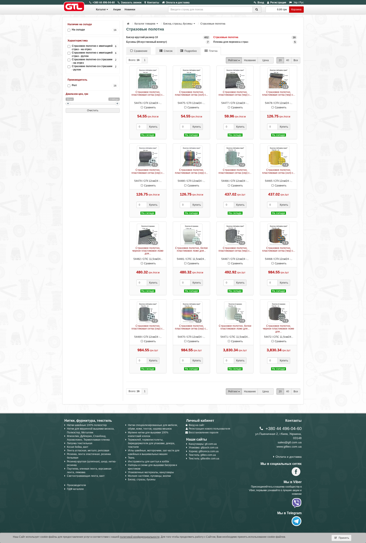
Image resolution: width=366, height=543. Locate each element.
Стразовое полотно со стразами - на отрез (94, 61)
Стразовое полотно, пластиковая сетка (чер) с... (235, 93)
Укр (296, 2)
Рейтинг (233, 60)
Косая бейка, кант (77, 446)
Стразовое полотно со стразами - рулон (94, 68)
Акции (117, 9)
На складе (94, 29)
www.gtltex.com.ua (289, 446)
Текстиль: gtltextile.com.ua (204, 458)
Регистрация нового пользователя (209, 428)
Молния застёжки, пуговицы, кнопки (149, 475)
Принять (343, 537)
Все (296, 60)
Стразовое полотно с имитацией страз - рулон (94, 54)
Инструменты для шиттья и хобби (148, 461)
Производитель (77, 79)
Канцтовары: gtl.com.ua (203, 443)
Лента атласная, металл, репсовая (88, 450)
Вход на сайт (196, 425)
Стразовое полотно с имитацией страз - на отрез (94, 47)
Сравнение (140, 51)
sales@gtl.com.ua (290, 442)
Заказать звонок (131, 2)
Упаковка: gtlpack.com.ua (203, 447)
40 (287, 60)
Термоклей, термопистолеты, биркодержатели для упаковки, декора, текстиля (151, 443)
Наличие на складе (80, 24)
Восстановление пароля (203, 432)
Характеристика (78, 40)
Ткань (131, 457)
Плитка (213, 51)
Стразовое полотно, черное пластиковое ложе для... (148, 251)
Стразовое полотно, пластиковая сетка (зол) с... (191, 93)
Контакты (153, 2)
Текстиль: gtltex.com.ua (202, 454)
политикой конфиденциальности (139, 536)
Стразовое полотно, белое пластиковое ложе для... (191, 249)
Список (168, 51)
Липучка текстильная (79, 443)
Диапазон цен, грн (77, 93)
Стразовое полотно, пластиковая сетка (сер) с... (148, 93)
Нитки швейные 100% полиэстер (87, 425)
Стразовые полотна (212, 23)
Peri (94, 85)
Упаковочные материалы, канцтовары (151, 472)
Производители (76, 485)
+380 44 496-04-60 (104, 2)
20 (280, 60)
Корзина (296, 9)
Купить (153, 126)
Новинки (130, 9)
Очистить (92, 110)
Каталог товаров (144, 23)
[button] (157, 23)
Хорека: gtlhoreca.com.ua (204, 451)
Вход (261, 2)
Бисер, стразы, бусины (177, 23)
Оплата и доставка (178, 2)
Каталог (101, 9)
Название (250, 60)
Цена (265, 60)
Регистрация (278, 2)
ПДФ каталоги (75, 489)
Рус (301, 2)
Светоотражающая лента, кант (86, 475)
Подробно (190, 51)
